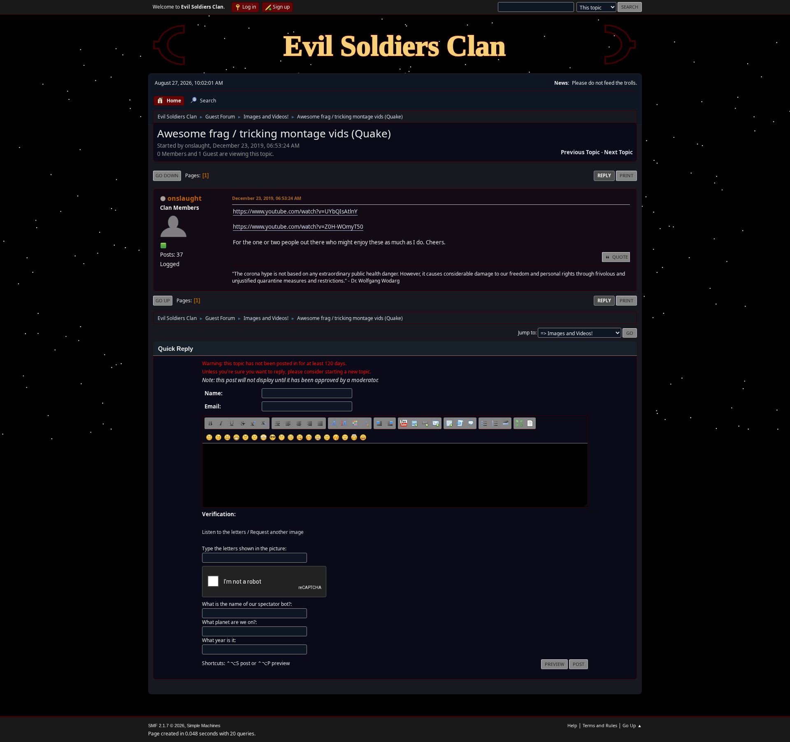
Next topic (618, 152)
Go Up (163, 300)
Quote (620, 257)
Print (626, 175)
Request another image (277, 532)
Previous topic (580, 152)
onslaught (184, 198)
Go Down (167, 175)
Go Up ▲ (632, 725)
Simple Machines (204, 725)
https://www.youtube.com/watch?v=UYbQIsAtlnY (295, 211)
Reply (604, 175)
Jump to (526, 332)
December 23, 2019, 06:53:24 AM (266, 198)
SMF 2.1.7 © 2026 (166, 725)
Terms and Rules (600, 725)
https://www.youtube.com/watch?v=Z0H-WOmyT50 (298, 226)
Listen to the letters (224, 532)
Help (572, 725)
